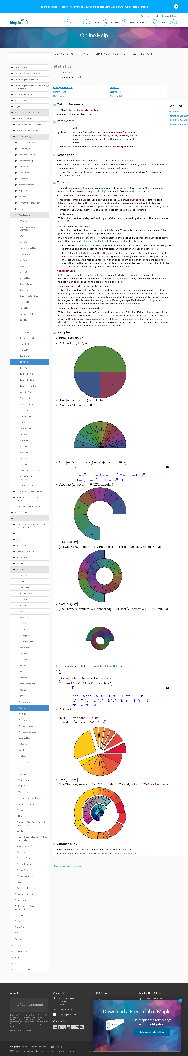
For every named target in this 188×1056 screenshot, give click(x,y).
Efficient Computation (28, 485)
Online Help (77, 54)
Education (19, 921)
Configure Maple (22, 951)
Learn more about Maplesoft (20, 1030)
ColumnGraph (26, 284)
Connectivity (20, 900)
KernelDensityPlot (28, 338)
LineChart (24, 344)
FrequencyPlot (26, 314)
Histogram (24, 332)
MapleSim (19, 963)
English (24, 1047)
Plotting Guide (23, 810)
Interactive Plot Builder (27, 846)
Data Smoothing (25, 160)
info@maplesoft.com (67, 1014)
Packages (21, 563)
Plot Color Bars (23, 852)
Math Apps (19, 915)
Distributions (24, 172)
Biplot (22, 266)
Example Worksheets (27, 142)
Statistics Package (24, 136)
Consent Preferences (83, 1051)
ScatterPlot (25, 398)
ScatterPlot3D (26, 404)
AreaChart (25, 254)
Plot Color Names (24, 858)
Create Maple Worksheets (26, 79)
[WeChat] (82, 1027)
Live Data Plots (26, 241)
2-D (18, 533)
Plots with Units (24, 864)
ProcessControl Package (27, 130)
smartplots (21, 882)
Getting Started (21, 67)
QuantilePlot (25, 392)
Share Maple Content (24, 94)
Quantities (23, 178)
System (18, 939)
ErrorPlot (24, 308)
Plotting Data (22, 870)
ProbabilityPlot (26, 374)
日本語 (51, 1047)
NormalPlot (25, 350)
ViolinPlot (24, 446)
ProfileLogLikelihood (29, 386)
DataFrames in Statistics (29, 470)
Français (33, 1047)
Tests (20, 208)
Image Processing (24, 557)
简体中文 (60, 1047)
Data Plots (25, 235)
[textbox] (65, 221)
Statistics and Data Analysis (27, 112)
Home (56, 54)
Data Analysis (24, 148)
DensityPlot (25, 302)
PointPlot (24, 368)
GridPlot (24, 320)
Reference (19, 933)
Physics (18, 106)
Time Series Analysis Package (29, 491)
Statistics (21, 569)
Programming (21, 512)
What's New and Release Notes (29, 73)
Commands (23, 464)
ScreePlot (24, 410)
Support (65, 54)
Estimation (23, 166)
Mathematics (20, 100)
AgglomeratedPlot (28, 248)
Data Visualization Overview (29, 506)
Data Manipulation (26, 154)
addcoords (21, 816)
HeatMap (24, 326)
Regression (23, 190)
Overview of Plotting (26, 804)
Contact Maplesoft (150, 16)
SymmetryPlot (26, 428)
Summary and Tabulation (29, 202)
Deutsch (42, 1047)
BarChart (24, 260)
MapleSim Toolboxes (24, 969)
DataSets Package (24, 118)
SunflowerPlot (26, 416)
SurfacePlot (25, 422)
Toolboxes (19, 957)
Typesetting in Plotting (26, 888)
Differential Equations (26, 551)
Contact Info (59, 993)
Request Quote (170, 16)
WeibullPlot (25, 452)
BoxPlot (23, 272)
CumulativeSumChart (29, 296)
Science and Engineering (25, 894)
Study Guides (21, 927)
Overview (24, 221)
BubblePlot (25, 278)
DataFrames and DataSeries (29, 124)
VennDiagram (26, 440)
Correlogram (26, 290)
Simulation (23, 196)
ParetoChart (25, 356)
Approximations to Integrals (29, 798)
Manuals (18, 945)
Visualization (24, 214)
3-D (18, 539)
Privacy (71, 1051)
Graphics (19, 518)
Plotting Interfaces (25, 876)
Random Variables (26, 184)
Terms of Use (61, 1051)
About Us (15, 993)
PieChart (24, 362)
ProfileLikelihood (27, 380)
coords (20, 831)
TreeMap (24, 434)
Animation (21, 545)
